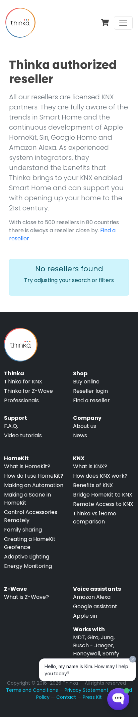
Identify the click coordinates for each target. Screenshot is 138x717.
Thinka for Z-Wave (28, 391)
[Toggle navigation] (123, 23)
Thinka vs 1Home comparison (94, 517)
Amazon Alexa (92, 597)
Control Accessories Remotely (30, 516)
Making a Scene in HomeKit (27, 499)
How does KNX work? (100, 476)
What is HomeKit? (27, 466)
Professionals (21, 400)
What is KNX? (90, 466)
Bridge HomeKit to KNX (102, 495)
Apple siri (85, 616)
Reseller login (90, 391)
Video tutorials (23, 435)
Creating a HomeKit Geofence (30, 543)
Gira (92, 637)
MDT (79, 637)
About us (84, 426)
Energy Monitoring (28, 566)
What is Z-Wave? (26, 597)
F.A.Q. (11, 426)
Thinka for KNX (23, 381)
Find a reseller (91, 400)
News (80, 435)
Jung (107, 637)
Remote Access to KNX (103, 504)
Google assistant (95, 606)
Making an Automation (33, 485)
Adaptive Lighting (26, 556)
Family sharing (23, 530)
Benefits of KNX (93, 485)
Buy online (86, 381)
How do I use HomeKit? (33, 476)
